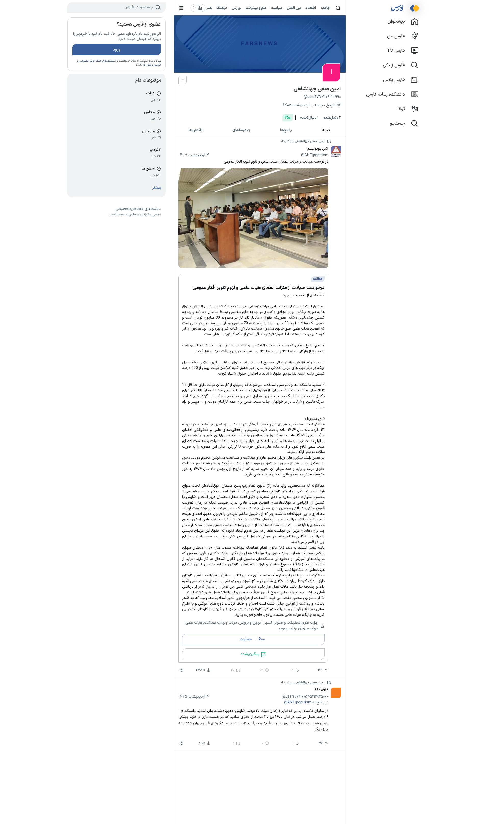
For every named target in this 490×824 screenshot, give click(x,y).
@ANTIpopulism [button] (314, 155)
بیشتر (156, 187)
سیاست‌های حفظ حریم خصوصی (97, 61)
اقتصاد (310, 8)
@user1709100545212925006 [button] (305, 696)
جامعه (325, 8)
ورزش (236, 8)
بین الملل (294, 8)
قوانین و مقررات (152, 65)
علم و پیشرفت (256, 8)
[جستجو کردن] (338, 8)
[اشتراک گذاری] (180, 670)
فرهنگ (221, 8)
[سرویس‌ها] (181, 8)
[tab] (326, 130)
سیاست (276, 8)
